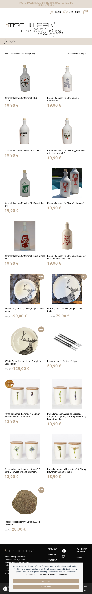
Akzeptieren (46, 587)
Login (58, 12)
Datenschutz (30, 574)
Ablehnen (46, 581)
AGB (85, 587)
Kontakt (83, 590)
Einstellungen (5, 589)
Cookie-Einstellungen (47, 574)
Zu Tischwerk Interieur (21, 11)
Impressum (63, 574)
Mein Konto (74, 12)
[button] (86, 27)
